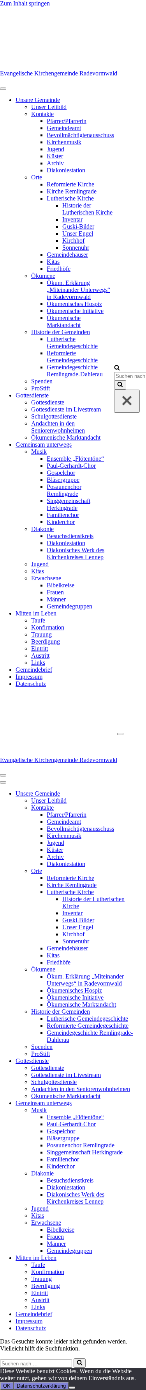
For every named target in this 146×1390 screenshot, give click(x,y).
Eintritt (39, 648)
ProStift (40, 388)
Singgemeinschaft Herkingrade (68, 504)
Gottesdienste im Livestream (66, 409)
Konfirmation (47, 627)
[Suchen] (117, 368)
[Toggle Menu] (3, 89)
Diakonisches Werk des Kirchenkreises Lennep (75, 553)
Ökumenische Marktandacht (64, 321)
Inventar (72, 219)
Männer (56, 599)
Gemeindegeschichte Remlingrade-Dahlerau (75, 370)
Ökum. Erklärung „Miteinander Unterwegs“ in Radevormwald (78, 289)
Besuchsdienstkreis (70, 536)
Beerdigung (45, 641)
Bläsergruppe (63, 479)
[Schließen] (127, 401)
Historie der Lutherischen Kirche (87, 209)
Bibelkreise (60, 585)
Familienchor (63, 515)
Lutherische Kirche (70, 198)
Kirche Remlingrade (72, 191)
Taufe (38, 620)
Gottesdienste (32, 395)
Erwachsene (46, 578)
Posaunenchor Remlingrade (64, 490)
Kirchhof (73, 240)
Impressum (29, 676)
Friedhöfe (58, 268)
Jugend (55, 149)
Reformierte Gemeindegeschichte (72, 356)
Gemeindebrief (34, 669)
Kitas (53, 261)
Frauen (55, 592)
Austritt (40, 655)
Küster (55, 156)
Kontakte (42, 114)
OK (7, 1386)
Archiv (55, 163)
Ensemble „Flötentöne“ (75, 458)
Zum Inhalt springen (25, 3)
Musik (39, 451)
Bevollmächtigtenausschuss (80, 135)
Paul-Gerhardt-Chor (71, 465)
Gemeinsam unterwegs (44, 444)
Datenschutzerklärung (41, 1386)
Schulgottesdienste (54, 416)
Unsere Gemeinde (38, 100)
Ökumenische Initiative (75, 311)
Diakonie (42, 529)
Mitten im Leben (36, 613)
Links (38, 662)
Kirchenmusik (64, 142)
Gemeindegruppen (69, 606)
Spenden (42, 381)
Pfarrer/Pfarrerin (66, 121)
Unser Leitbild (49, 107)
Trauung (41, 634)
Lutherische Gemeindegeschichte (72, 342)
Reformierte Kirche (70, 184)
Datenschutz (31, 683)
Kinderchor (61, 522)
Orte (36, 177)
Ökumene (43, 275)
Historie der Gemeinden (60, 332)
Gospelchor (61, 472)
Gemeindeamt (64, 128)
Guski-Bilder (78, 226)
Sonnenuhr (75, 247)
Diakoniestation (66, 170)
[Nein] (72, 1387)
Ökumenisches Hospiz (74, 304)
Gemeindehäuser (67, 254)
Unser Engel (77, 233)
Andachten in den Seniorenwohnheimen (58, 427)
